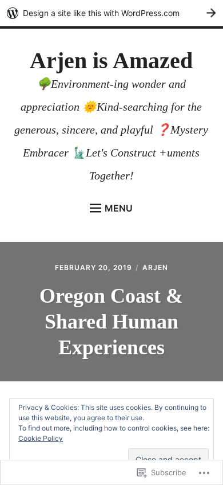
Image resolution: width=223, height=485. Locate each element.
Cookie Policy (40, 438)
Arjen (155, 267)
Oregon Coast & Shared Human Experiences (111, 321)
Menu (119, 208)
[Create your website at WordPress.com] (111, 13)
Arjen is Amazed (111, 60)
